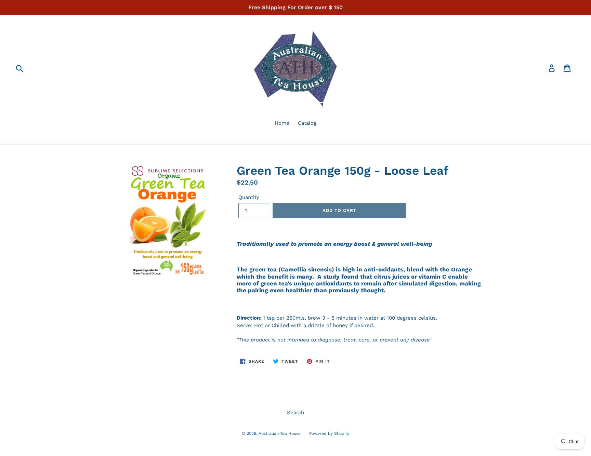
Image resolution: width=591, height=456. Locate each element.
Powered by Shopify (329, 433)
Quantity (248, 197)
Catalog (307, 123)
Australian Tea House (280, 433)
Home (282, 123)
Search (295, 413)
